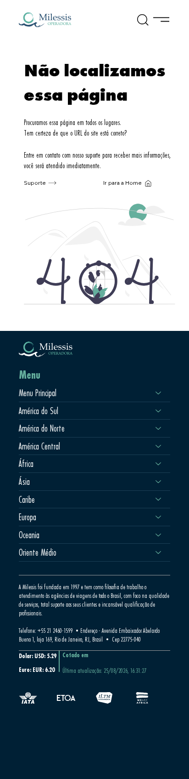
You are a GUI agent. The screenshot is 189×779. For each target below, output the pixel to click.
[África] (158, 463)
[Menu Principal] (158, 393)
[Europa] (158, 517)
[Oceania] (158, 535)
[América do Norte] (158, 428)
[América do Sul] (158, 411)
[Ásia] (158, 481)
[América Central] (158, 446)
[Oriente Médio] (158, 552)
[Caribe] (158, 499)
